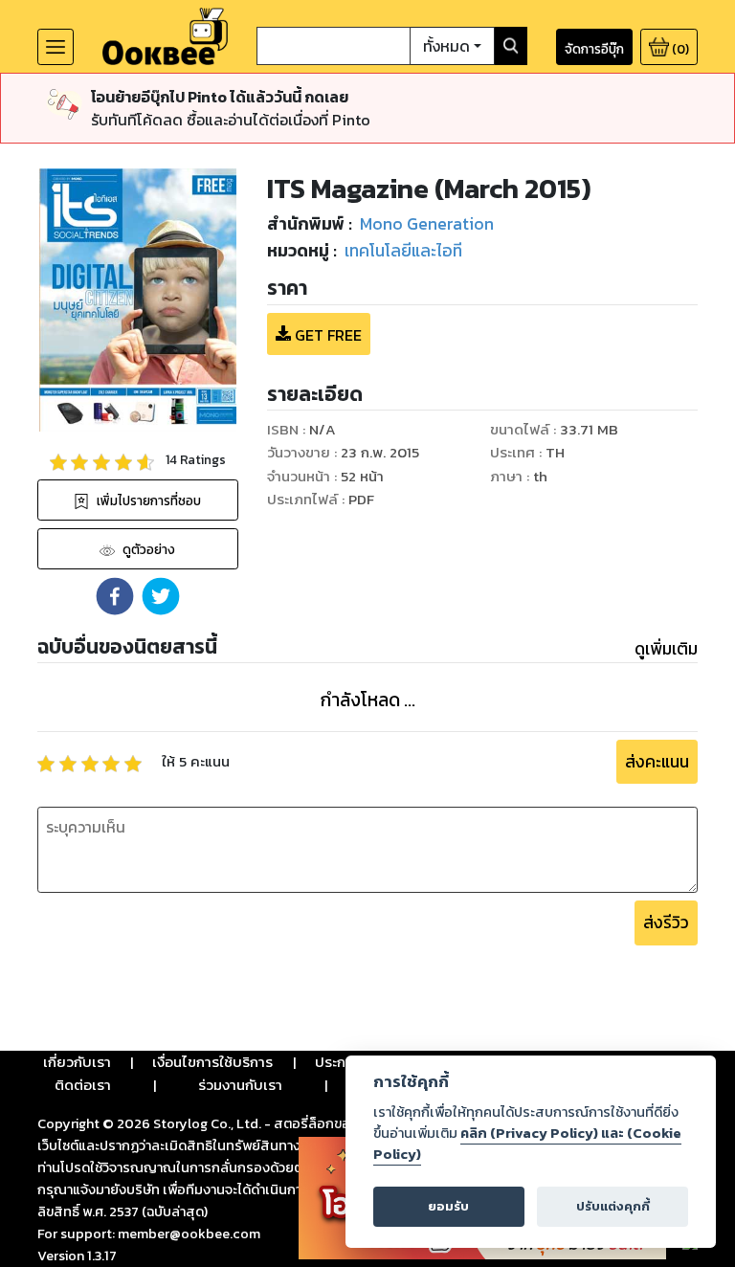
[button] (115, 596)
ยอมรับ (448, 1206)
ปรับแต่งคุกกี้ (613, 1206)
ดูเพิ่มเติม (666, 648)
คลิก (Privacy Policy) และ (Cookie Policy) (527, 1144)
